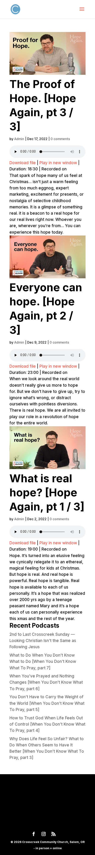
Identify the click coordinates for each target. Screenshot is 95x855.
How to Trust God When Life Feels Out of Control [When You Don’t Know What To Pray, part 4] (47, 724)
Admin (19, 139)
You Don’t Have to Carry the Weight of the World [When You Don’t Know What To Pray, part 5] (46, 703)
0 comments (60, 139)
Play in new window (58, 162)
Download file (22, 162)
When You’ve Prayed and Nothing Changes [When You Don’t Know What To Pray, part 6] (46, 682)
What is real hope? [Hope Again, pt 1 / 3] (46, 492)
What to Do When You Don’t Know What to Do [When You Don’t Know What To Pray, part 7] (42, 661)
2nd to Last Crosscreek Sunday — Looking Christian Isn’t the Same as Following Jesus (42, 640)
